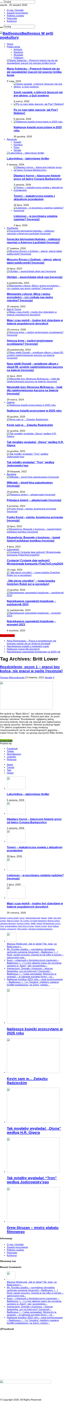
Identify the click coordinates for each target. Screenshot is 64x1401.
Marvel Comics (13, 921)
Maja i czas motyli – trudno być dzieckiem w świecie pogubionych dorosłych (35, 322)
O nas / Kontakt (15, 10)
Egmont (3, 918)
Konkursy (12, 21)
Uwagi (10, 772)
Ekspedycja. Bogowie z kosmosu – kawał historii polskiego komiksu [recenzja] (33, 539)
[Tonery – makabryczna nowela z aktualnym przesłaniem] (39, 190)
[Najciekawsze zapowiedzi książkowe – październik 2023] (35, 595)
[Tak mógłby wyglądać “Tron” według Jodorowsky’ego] (35, 456)
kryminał (33, 921)
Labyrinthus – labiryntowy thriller (28, 158)
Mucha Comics (53, 921)
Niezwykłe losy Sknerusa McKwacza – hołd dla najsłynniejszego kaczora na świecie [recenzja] (34, 390)
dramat (39, 923)
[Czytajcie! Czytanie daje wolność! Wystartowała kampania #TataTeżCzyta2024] (35, 554)
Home (10, 44)
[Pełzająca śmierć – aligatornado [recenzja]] (31, 494)
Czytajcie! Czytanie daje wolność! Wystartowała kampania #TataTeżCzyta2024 (35, 562)
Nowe (10, 764)
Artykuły (18, 49)
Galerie (11, 402)
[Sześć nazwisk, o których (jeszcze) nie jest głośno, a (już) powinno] (39, 86)
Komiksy (18, 144)
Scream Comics (23, 923)
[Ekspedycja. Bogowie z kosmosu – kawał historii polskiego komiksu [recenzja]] (35, 531)
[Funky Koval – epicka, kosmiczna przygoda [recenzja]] (35, 511)
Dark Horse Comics (26, 926)
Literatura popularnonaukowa (40, 929)
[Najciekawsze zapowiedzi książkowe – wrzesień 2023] (35, 615)
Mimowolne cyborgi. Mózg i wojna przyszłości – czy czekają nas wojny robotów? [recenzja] (30, 297)
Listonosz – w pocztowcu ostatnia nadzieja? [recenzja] (35, 218)
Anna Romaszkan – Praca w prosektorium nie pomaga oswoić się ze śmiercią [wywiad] (31, 642)
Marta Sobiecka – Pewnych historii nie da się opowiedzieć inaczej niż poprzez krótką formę (34, 72)
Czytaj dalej (6, 740)
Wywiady (18, 54)
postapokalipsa (11, 926)
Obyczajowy (22, 929)
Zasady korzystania (17, 12)
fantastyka (42, 921)
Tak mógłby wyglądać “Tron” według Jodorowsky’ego (32, 1180)
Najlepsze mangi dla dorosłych (23, 649)
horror (22, 918)
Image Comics (41, 926)
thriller (50, 918)
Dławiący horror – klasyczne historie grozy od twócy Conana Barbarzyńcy (38, 177)
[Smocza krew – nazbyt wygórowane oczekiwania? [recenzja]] (35, 335)
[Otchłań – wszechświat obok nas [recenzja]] (31, 271)
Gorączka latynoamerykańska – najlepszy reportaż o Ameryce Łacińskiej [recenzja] (33, 241)
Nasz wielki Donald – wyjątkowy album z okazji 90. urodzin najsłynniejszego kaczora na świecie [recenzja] (35, 367)
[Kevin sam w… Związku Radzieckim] (27, 419)
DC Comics (25, 921)
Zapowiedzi (13, 549)
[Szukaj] (1, 2)
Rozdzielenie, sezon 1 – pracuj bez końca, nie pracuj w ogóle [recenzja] (31, 669)
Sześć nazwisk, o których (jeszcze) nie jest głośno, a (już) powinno (38, 94)
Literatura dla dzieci (8, 923)
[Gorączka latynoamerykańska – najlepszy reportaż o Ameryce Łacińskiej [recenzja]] (35, 233)
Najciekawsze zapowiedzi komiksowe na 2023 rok (33, 651)
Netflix (33, 923)
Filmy (16, 147)
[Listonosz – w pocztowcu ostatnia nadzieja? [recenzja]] (39, 210)
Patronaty (12, 18)
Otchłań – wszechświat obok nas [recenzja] (34, 277)
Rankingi (18, 52)
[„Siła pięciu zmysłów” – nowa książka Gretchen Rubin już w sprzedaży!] (35, 575)
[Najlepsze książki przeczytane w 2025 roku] (38, 121)
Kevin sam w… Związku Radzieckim (30, 425)
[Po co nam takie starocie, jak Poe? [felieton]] (39, 104)
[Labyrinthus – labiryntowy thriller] (25, 153)
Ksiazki (17, 142)
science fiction (13, 918)
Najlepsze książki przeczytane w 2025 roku (34, 410)
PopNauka (12, 228)
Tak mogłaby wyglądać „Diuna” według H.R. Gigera (34, 1130)
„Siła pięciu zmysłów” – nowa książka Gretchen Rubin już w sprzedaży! (31, 582)
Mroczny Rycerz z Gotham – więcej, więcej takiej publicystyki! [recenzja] (34, 261)
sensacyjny (12, 929)
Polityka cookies (15, 15)
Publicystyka (13, 46)
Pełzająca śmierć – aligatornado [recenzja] (34, 500)
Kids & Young (14, 309)
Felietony (19, 57)
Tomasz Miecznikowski (12, 677)
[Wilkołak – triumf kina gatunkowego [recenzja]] (33, 477)
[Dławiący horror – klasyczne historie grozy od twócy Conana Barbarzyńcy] (39, 170)
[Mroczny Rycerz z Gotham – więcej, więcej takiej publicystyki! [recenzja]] (35, 253)
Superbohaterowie (32, 918)
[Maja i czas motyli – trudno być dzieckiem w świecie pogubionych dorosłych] (35, 314)
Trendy (10, 767)
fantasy (44, 918)
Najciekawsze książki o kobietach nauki (28, 646)
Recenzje (12, 139)
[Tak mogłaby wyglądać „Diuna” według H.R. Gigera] (35, 436)
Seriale (17, 150)
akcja (50, 926)
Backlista (11, 474)
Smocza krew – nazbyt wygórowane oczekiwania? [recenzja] (30, 342)
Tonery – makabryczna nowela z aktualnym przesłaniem (34, 197)
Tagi (9, 770)
